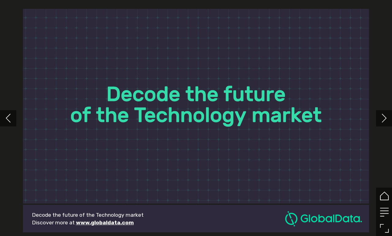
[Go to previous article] (8, 118)
